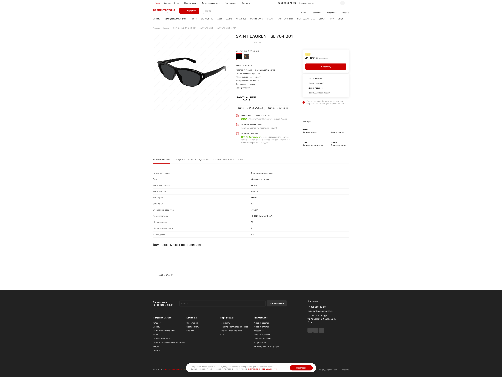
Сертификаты (192, 327)
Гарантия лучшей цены (251, 124)
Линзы (156, 334)
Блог (222, 334)
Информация (226, 317)
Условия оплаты (261, 327)
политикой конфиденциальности (262, 369)
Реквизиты (225, 323)
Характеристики (161, 159)
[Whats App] (315, 330)
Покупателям (260, 317)
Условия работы (261, 323)
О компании (192, 323)
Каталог (157, 323)
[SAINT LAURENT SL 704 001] (192, 72)
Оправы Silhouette (161, 338)
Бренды (156, 350)
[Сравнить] (341, 42)
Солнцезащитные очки (164, 330)
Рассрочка (258, 330)
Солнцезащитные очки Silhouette (169, 342)
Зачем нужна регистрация (266, 346)
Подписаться (277, 303)
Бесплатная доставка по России (255, 115)
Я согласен (301, 368)
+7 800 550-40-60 (287, 3)
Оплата (192, 159)
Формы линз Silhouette (231, 330)
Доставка (204, 159)
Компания (191, 317)
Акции (156, 346)
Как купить (179, 159)
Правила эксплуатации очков (234, 327)
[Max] (321, 330)
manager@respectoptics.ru (320, 311)
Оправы (156, 327)
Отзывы (241, 159)
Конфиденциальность (328, 370)
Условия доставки (261, 334)
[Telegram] (310, 330)
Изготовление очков (223, 159)
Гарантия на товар (262, 338)
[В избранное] (335, 42)
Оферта (345, 370)
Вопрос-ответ (260, 342)
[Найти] (294, 11)
